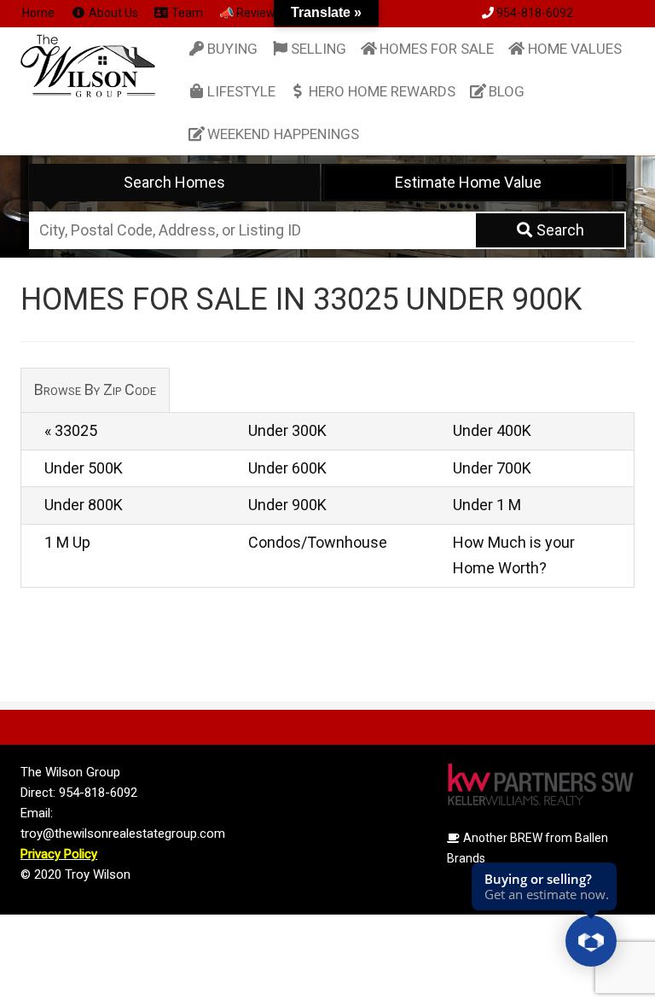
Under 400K (492, 430)
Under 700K (492, 468)
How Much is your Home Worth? (514, 555)
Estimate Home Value (468, 182)
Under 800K (83, 505)
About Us (112, 13)
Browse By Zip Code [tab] (95, 389)
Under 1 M (487, 505)
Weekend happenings (283, 133)
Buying (232, 48)
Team (186, 13)
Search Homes (174, 182)
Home (38, 13)
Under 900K (287, 505)
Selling (318, 48)
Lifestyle (241, 91)
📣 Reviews (250, 13)
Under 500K (83, 468)
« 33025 (70, 430)
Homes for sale (437, 48)
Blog (507, 91)
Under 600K (287, 468)
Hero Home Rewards (382, 91)
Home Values (575, 48)
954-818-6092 (534, 13)
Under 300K (287, 430)
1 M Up (67, 542)
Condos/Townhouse (317, 542)
